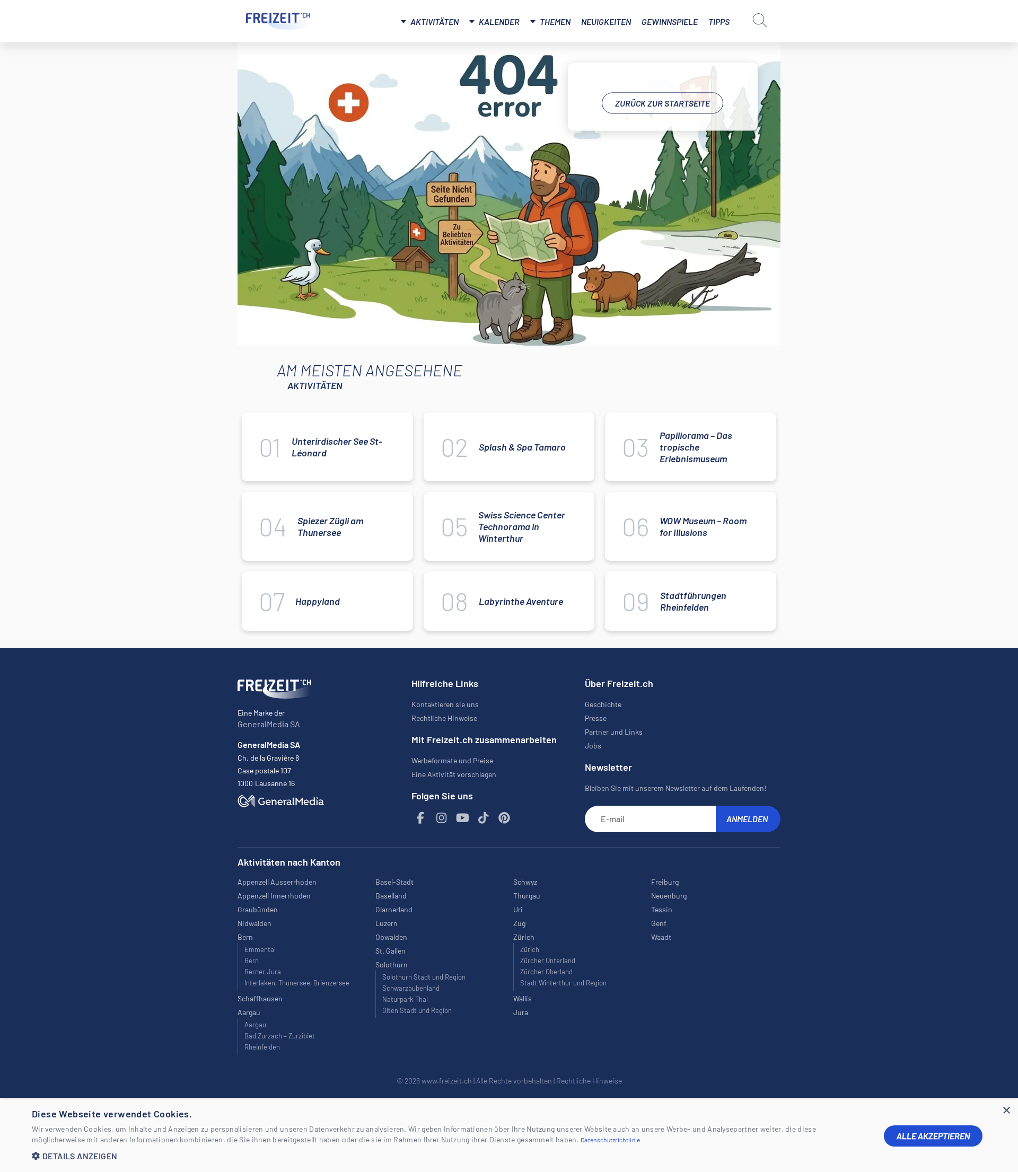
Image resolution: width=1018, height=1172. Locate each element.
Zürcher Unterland (547, 960)
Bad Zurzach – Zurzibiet (279, 1036)
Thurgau (526, 895)
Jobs (593, 745)
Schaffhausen (260, 998)
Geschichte (603, 704)
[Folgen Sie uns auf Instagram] (441, 818)
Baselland (391, 895)
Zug (519, 923)
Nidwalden (254, 923)
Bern (251, 960)
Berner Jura (262, 971)
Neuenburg (669, 895)
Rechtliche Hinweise (444, 717)
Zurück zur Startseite (662, 103)
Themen (555, 21)
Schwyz (525, 881)
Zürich (529, 949)
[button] (449, 1156)
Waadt (661, 936)
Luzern (386, 923)
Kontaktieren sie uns (445, 704)
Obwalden (391, 936)
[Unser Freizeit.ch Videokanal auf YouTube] (462, 818)
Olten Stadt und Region (417, 1010)
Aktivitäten (434, 21)
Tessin (661, 909)
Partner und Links (614, 731)
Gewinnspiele (670, 21)
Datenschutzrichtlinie (610, 1139)
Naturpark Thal (405, 999)
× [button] (1006, 1111)
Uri (518, 909)
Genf (658, 923)
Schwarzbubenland (411, 988)
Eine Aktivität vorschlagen (453, 774)
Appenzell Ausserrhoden (277, 881)
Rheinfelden (262, 1047)
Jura (520, 1012)
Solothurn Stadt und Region (424, 977)
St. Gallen (390, 950)
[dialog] (509, 1135)
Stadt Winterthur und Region (563, 983)
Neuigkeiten (606, 21)
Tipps (719, 21)
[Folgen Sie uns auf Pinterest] (504, 818)
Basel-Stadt (394, 881)
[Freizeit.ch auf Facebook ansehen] (421, 818)
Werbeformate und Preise (452, 760)
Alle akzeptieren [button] (933, 1136)
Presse (596, 717)
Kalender (499, 21)
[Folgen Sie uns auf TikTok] (483, 818)
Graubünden (258, 909)
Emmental (260, 949)
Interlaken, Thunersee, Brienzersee (296, 983)
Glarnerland (394, 909)
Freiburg (665, 881)
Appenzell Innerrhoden (274, 895)
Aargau (255, 1024)
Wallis (522, 998)
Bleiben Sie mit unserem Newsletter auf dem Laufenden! (675, 787)
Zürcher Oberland (546, 971)
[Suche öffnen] (760, 20)
